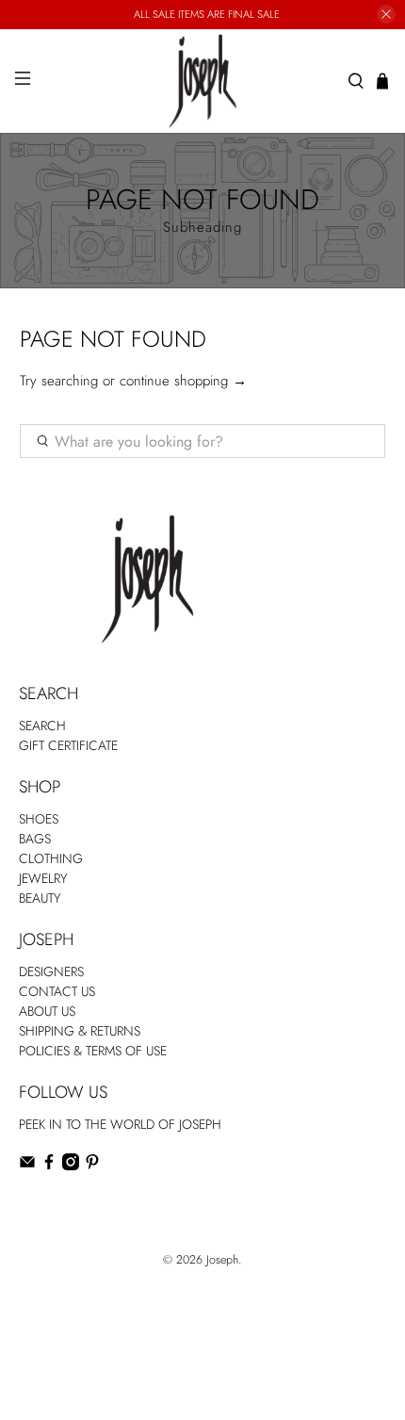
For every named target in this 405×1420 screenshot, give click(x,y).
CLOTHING (51, 858)
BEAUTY (40, 898)
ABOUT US (47, 1011)
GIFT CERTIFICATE (68, 745)
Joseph (222, 1259)
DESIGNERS (51, 971)
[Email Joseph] (27, 1165)
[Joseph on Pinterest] (92, 1165)
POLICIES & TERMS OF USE (93, 1050)
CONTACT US (57, 991)
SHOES (38, 818)
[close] (386, 14)
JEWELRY (43, 878)
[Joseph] (203, 81)
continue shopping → (183, 380)
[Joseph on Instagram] (70, 1165)
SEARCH (42, 725)
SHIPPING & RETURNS (79, 1030)
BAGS (35, 838)
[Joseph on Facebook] (48, 1165)
